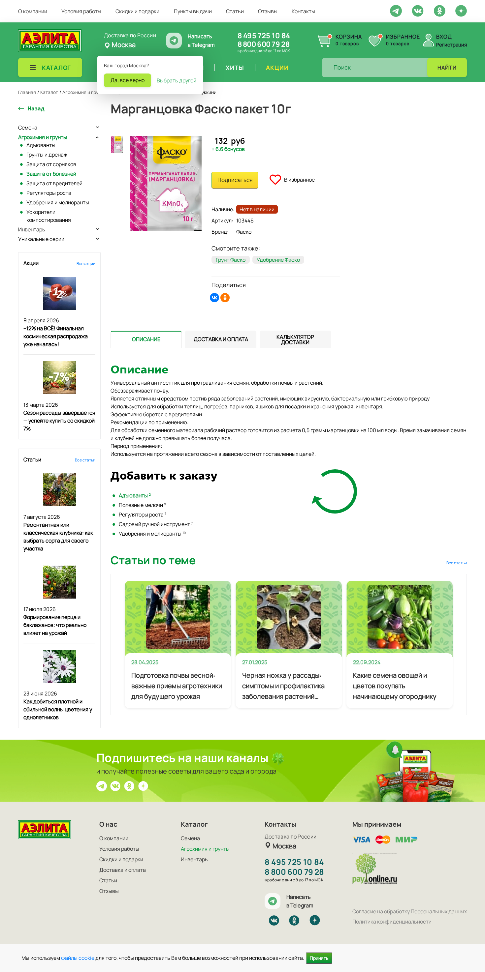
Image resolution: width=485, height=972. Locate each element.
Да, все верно (128, 80)
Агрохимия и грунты (42, 137)
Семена (27, 127)
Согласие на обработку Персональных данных (409, 911)
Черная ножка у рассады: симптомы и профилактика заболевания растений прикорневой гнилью (283, 686)
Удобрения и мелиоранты (57, 202)
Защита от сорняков (51, 164)
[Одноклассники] (225, 297)
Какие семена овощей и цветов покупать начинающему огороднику (394, 686)
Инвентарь (31, 229)
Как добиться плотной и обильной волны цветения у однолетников (57, 709)
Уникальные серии (41, 239)
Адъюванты (40, 145)
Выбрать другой (176, 80)
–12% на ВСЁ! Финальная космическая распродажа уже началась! (55, 336)
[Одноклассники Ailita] (129, 785)
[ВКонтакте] (214, 297)
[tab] (146, 339)
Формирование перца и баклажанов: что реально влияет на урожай (54, 624)
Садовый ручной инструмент (156, 524)
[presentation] (146, 339)
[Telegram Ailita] (396, 10)
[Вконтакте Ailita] (115, 785)
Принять (319, 958)
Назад (36, 108)
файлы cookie (77, 957)
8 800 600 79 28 (263, 44)
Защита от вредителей (54, 183)
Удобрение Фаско (278, 259)
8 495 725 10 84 (264, 36)
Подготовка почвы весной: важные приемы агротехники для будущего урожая (176, 686)
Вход (444, 36)
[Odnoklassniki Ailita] (439, 10)
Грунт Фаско (230, 259)
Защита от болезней (51, 173)
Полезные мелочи (142, 505)
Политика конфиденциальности (392, 921)
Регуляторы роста (48, 192)
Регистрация (451, 44)
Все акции (86, 263)
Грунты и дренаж (46, 154)
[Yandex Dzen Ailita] (461, 10)
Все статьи (85, 460)
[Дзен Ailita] (143, 785)
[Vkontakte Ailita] (418, 10)
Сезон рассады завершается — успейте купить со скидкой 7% (59, 420)
